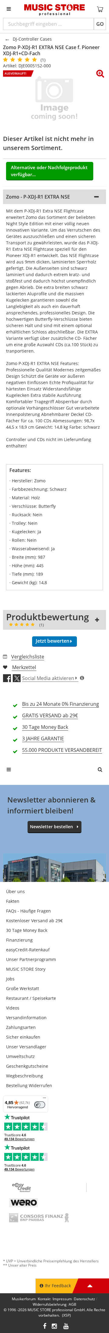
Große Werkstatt (22, 988)
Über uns (15, 891)
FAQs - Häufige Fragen (28, 911)
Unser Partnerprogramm (31, 959)
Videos (12, 1008)
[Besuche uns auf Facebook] (45, 1326)
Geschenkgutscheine (27, 1066)
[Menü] (44, 1099)
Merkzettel (24, 667)
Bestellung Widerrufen (29, 1085)
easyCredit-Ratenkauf (28, 950)
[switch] (39, 1104)
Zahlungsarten (21, 1027)
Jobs (10, 979)
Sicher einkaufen (23, 1037)
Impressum (62, 1298)
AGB (72, 1304)
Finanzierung (19, 940)
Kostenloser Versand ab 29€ (34, 920)
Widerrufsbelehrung (50, 1304)
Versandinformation (26, 1017)
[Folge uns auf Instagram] (55, 1326)
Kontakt (44, 1298)
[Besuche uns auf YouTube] (66, 1326)
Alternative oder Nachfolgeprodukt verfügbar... (49, 170)
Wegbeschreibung (24, 1076)
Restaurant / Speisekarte (31, 998)
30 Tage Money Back (26, 930)
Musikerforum (24, 1298)
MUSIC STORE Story (25, 969)
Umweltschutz (20, 1056)
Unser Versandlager (26, 1047)
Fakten (12, 901)
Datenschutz (84, 1298)
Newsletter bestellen (51, 826)
